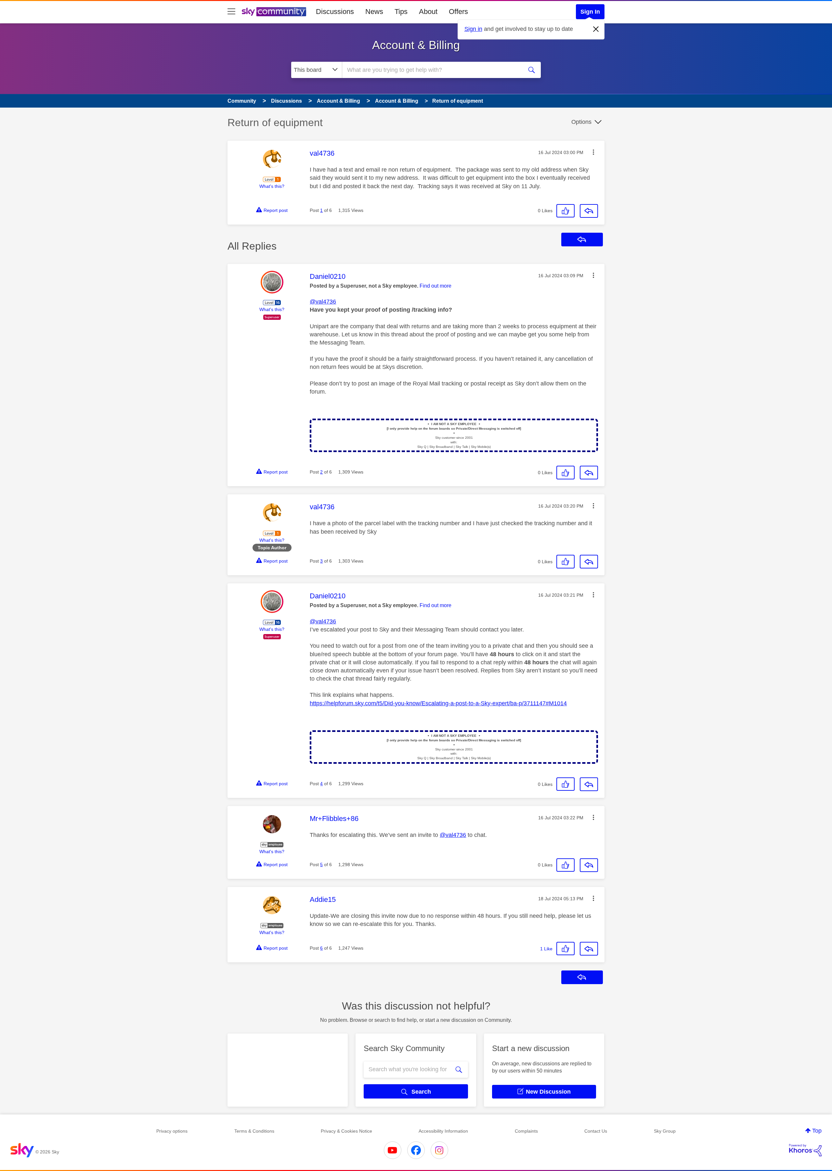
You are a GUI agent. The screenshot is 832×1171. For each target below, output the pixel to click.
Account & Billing (416, 45)
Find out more (435, 286)
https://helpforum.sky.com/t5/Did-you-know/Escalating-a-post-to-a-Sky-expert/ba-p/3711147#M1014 (438, 703)
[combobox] (431, 70)
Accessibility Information (443, 1131)
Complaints (526, 1131)
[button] (593, 152)
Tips (401, 11)
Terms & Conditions (254, 1131)
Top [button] (817, 1130)
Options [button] (581, 122)
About (428, 11)
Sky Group (665, 1131)
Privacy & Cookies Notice (346, 1131)
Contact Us (595, 1131)
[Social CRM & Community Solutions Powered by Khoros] (805, 1150)
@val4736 (323, 301)
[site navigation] (231, 11)
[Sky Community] (274, 12)
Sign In (590, 11)
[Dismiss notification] (596, 29)
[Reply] (589, 211)
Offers (458, 11)
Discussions (335, 11)
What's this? (271, 186)
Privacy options (172, 1131)
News (374, 11)
